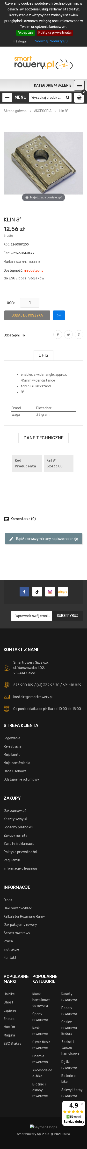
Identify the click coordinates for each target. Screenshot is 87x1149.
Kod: (7, 244)
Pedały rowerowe (69, 1011)
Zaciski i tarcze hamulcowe (70, 1048)
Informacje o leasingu (20, 868)
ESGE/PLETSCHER (27, 262)
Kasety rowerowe (69, 997)
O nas (8, 900)
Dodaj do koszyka (27, 315)
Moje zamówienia (17, 763)
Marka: (9, 262)
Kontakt (10, 958)
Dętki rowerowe (69, 1065)
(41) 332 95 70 (47, 685)
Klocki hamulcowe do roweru (41, 1000)
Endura (9, 1019)
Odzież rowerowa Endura (69, 1028)
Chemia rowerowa (40, 1059)
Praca (8, 941)
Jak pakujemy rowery (20, 925)
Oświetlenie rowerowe (41, 1045)
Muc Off (9, 1027)
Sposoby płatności (18, 827)
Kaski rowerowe (40, 1031)
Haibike (9, 994)
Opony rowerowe (40, 1017)
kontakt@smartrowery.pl (32, 697)
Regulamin (12, 860)
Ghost (8, 1002)
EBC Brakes (12, 1044)
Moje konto (12, 755)
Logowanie (12, 738)
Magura (9, 1035)
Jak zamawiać (15, 811)
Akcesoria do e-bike (42, 1073)
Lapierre (10, 1011)
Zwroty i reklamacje (19, 844)
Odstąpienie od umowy (21, 779)
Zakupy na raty (15, 835)
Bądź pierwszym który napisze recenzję (43, 539)
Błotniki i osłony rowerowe (40, 1090)
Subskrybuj (67, 616)
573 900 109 (23, 685)
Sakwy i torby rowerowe (72, 1093)
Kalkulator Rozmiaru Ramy (24, 916)
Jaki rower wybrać (18, 908)
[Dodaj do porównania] (59, 315)
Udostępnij (58, 338)
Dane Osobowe (15, 771)
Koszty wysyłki (15, 819)
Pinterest (79, 338)
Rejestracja (13, 746)
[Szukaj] (68, 97)
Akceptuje (26, 33)
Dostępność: (13, 271)
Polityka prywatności (55, 33)
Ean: (7, 253)
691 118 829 (72, 685)
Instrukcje (11, 949)
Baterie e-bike (69, 1079)
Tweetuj (68, 338)
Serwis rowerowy (17, 933)
